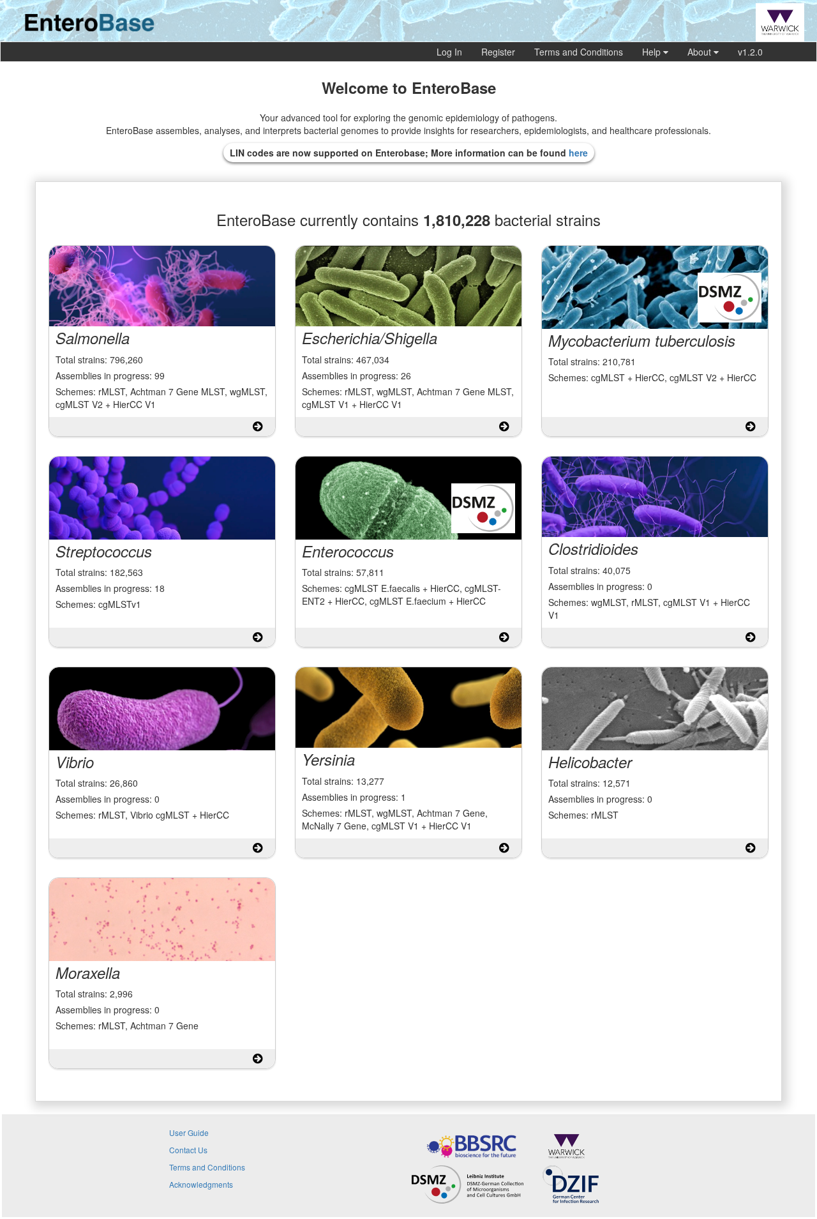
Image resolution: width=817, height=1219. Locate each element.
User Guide (189, 1132)
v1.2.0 (750, 51)
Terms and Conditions (578, 51)
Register (498, 51)
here (578, 152)
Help (652, 51)
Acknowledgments (201, 1184)
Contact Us (188, 1149)
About (700, 51)
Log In (449, 51)
